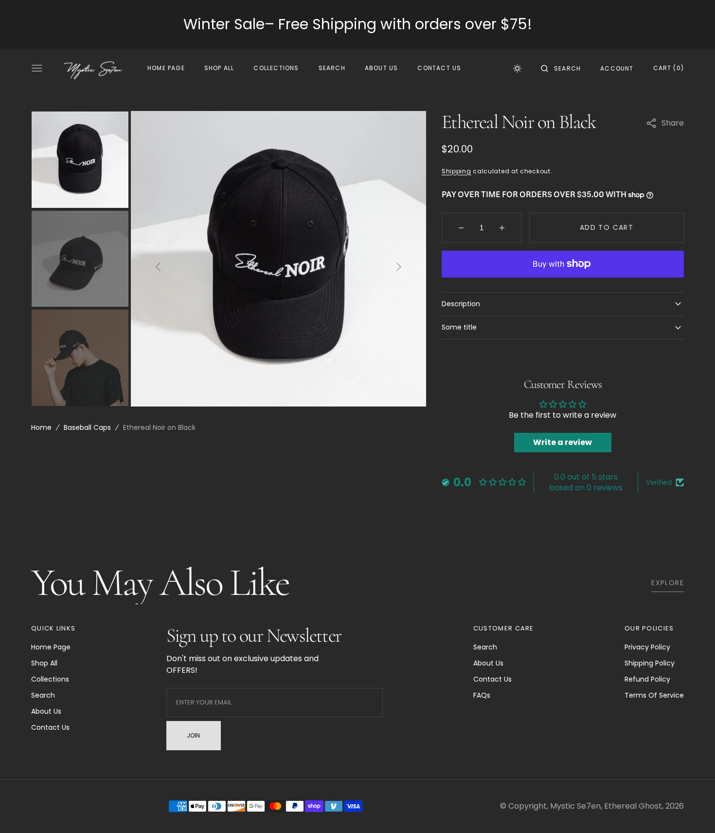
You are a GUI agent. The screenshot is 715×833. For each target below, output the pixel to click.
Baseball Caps (87, 427)
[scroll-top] (692, 810)
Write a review (562, 442)
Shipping (456, 171)
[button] (561, 68)
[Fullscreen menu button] (37, 68)
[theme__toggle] (517, 68)
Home (41, 427)
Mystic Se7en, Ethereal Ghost (606, 806)
